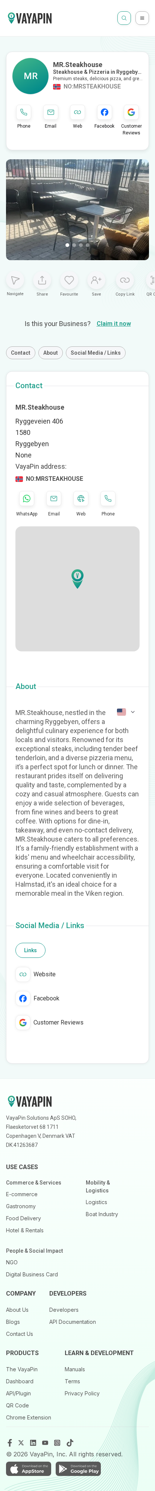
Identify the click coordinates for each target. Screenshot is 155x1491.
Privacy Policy (82, 1393)
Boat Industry (102, 1214)
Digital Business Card (32, 1274)
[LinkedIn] (34, 1443)
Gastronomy (21, 1206)
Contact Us (19, 1334)
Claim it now (114, 323)
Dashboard (19, 1381)
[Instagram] (58, 1443)
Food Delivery (23, 1218)
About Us (17, 1310)
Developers (64, 1310)
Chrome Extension (28, 1417)
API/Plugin (18, 1393)
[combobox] (126, 712)
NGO (12, 1262)
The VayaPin (22, 1369)
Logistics (96, 1202)
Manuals (75, 1369)
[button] (77, 579)
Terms (72, 1381)
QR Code (17, 1405)
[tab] (30, 950)
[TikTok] (70, 1443)
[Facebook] (10, 1443)
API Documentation (72, 1322)
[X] (22, 1443)
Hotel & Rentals (25, 1230)
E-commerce (22, 1194)
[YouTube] (46, 1443)
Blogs (13, 1322)
